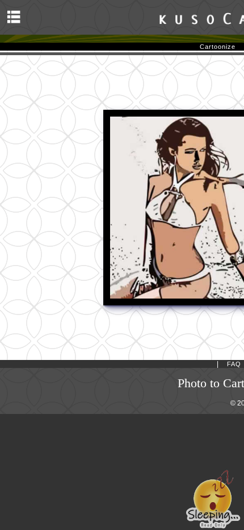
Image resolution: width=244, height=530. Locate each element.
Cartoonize (217, 46)
